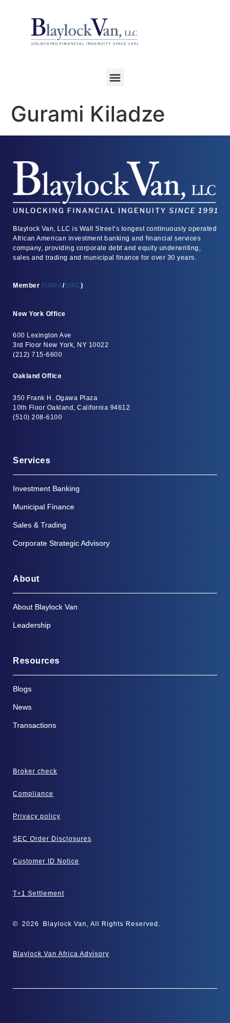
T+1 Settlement (38, 893)
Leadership (32, 625)
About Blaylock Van (45, 607)
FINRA (52, 285)
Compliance (33, 794)
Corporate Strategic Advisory (61, 543)
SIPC (73, 285)
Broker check (35, 771)
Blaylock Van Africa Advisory (61, 954)
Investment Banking (46, 488)
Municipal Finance (43, 506)
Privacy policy (36, 816)
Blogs (22, 688)
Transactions (34, 725)
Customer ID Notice (46, 861)
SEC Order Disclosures (52, 839)
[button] (115, 77)
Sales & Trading (39, 525)
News (22, 707)
